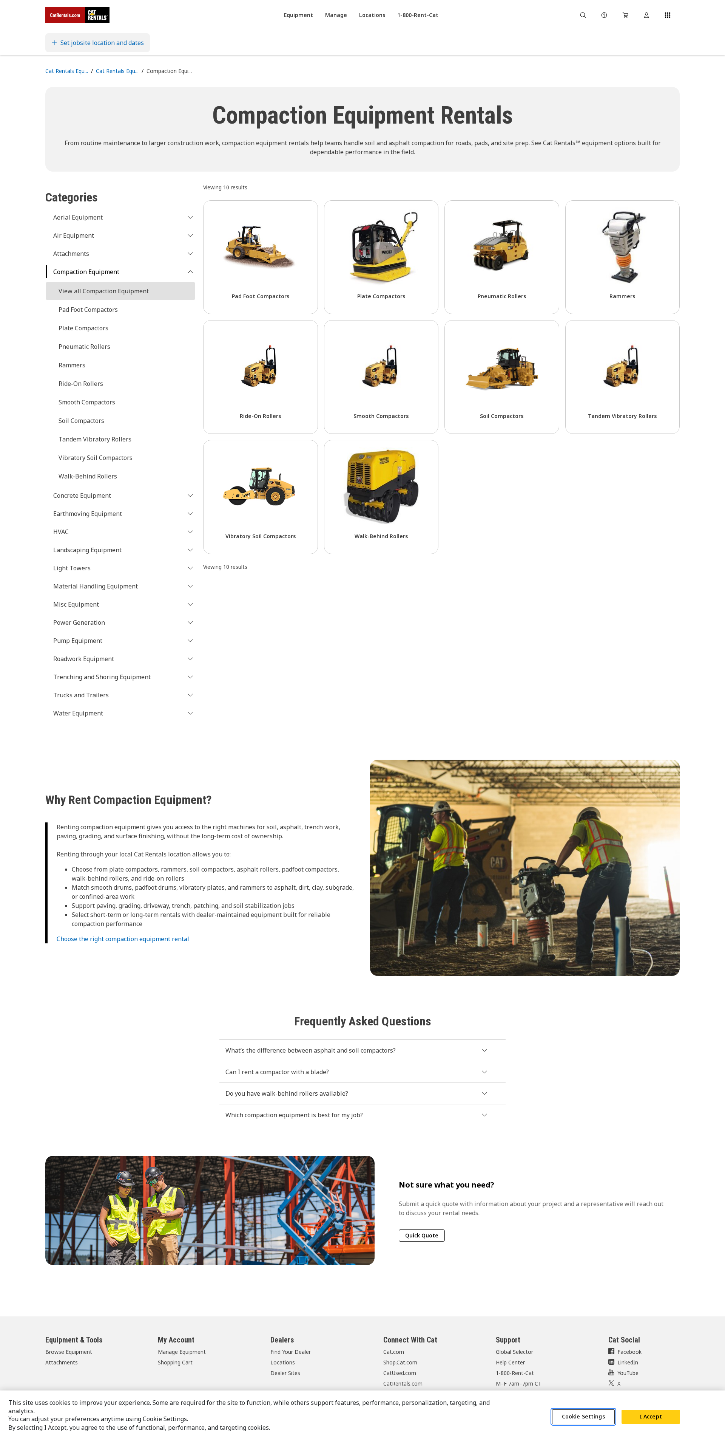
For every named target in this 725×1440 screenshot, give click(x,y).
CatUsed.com (399, 1373)
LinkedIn (627, 1362)
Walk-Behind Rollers (88, 476)
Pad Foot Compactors (88, 309)
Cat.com (393, 1351)
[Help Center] (604, 15)
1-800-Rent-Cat (515, 1373)
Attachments (61, 1362)
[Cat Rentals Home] (77, 15)
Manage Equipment (182, 1351)
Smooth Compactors (87, 402)
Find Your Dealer (290, 1351)
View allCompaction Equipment (104, 291)
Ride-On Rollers (81, 383)
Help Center (510, 1362)
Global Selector (514, 1351)
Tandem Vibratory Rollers (95, 439)
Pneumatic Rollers (84, 346)
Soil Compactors (81, 421)
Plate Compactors (83, 328)
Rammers (72, 365)
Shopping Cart (175, 1362)
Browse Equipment (68, 1351)
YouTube (628, 1373)
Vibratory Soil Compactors (96, 458)
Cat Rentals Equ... (66, 70)
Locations (282, 1362)
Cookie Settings (583, 1416)
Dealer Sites (285, 1373)
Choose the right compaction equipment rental (123, 939)
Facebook (629, 1351)
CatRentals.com (403, 1383)
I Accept (651, 1416)
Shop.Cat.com (400, 1362)
